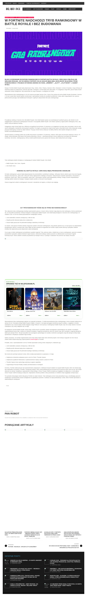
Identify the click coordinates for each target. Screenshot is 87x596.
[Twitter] (76, 3)
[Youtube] (78, 3)
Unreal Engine (34, 339)
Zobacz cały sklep (76, 285)
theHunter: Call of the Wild (50, 311)
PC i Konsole (29, 17)
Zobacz (21, 315)
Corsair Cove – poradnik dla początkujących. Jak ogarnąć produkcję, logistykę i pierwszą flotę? (65, 562)
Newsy (7, 17)
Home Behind (10, 311)
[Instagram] (73, 3)
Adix (8, 536)
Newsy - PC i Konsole (17, 17)
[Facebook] (71, 3)
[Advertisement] (43, 109)
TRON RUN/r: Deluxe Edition (70, 311)
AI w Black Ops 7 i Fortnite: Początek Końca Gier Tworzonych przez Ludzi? (52, 534)
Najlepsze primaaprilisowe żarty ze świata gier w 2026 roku (13, 534)
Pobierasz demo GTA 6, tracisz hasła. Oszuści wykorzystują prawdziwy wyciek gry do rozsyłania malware (25, 577)
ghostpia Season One (30, 311)
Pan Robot (8, 28)
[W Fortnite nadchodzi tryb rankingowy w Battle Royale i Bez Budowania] (43, 53)
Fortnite (7, 385)
